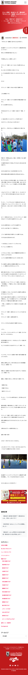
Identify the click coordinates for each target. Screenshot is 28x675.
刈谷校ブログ (5, 585)
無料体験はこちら (25, 30)
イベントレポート (5, 555)
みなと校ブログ (5, 612)
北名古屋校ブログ (6, 581)
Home (7, 19)
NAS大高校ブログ (6, 591)
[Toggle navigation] (25, 2)
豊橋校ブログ (5, 588)
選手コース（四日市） (6, 622)
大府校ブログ (5, 571)
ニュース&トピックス (6, 552)
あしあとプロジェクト (6, 548)
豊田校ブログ (5, 578)
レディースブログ (6, 608)
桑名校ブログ (19, 19)
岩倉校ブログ (5, 574)
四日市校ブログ (5, 564)
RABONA (14, 670)
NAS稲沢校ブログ (6, 598)
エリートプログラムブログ (8, 619)
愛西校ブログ (5, 602)
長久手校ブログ (5, 605)
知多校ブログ (5, 615)
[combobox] (14, 636)
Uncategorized (4, 626)
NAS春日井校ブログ (6, 595)
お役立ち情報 (4, 545)
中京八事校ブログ (6, 561)
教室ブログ (12, 19)
